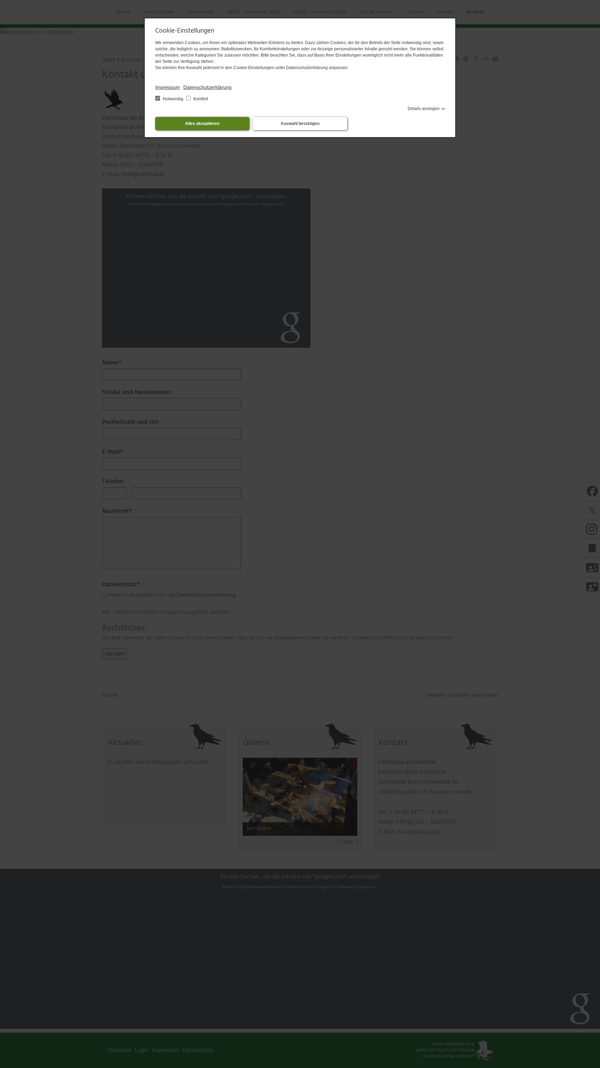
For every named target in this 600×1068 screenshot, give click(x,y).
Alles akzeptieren (202, 123)
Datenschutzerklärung (207, 87)
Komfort (200, 98)
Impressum (167, 87)
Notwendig (173, 98)
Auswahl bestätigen (300, 123)
